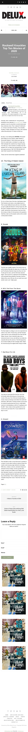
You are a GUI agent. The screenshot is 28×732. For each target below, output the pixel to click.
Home (6, 714)
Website (3, 552)
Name (2, 543)
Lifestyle (9, 718)
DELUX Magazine (18, 107)
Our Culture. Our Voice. (17, 714)
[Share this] (11, 57)
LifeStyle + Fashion (8, 716)
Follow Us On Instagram (14, 24)
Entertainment (12, 43)
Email (2, 547)
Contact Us (14, 722)
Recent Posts (9, 102)
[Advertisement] (14, 693)
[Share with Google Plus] (15, 57)
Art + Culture (18, 718)
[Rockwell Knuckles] (5, 108)
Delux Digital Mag (9, 720)
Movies (18, 43)
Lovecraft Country (19, 122)
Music (17, 716)
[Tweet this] (13, 57)
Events (23, 716)
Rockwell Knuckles (14, 72)
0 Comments (14, 74)
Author (3, 102)
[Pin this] (17, 57)
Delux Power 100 (20, 720)
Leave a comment (6, 489)
